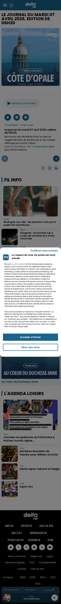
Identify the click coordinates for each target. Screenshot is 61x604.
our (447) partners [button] (18, 264)
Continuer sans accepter (44, 250)
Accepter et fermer (30, 337)
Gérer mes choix (30, 347)
